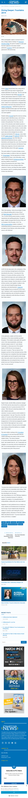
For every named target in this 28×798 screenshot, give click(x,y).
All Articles (6, 6)
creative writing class (6, 106)
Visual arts (20, 287)
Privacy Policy (16, 789)
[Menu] (26, 2)
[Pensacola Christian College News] (14, 2)
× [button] (26, 785)
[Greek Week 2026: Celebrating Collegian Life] (14, 574)
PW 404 (20, 94)
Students (20, 524)
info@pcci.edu (4, 760)
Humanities (4, 524)
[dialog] (14, 791)
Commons (20, 148)
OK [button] (14, 792)
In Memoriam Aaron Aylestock (10, 617)
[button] (25, 20)
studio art (17, 136)
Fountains (9, 47)
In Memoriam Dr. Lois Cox (9, 622)
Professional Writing (19, 159)
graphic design (8, 136)
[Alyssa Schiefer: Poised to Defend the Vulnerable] (14, 594)
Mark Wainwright (8, 214)
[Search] (2, 2)
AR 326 (17, 134)
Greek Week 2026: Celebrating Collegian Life (12, 582)
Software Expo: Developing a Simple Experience (8, 536)
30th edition (6, 224)
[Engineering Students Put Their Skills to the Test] (14, 553)
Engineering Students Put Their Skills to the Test (13, 562)
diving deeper (6, 155)
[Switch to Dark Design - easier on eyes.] (4, 2)
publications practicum (6, 138)
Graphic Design (20, 522)
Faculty (8, 522)
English (7, 88)
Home (2, 6)
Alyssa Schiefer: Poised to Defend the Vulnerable (13, 603)
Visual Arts (4, 526)
